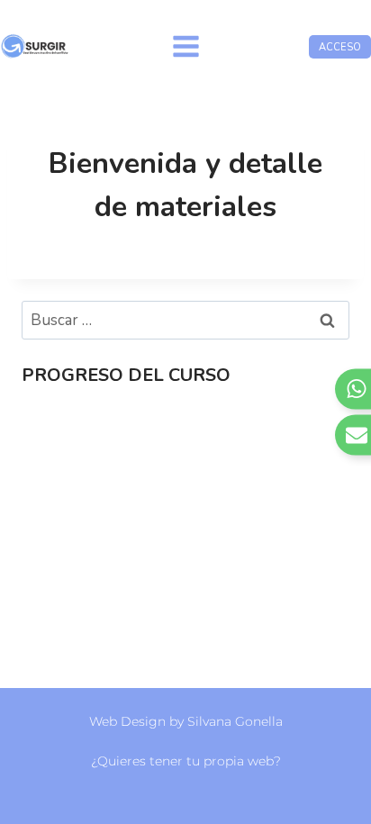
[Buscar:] (185, 320)
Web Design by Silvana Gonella (186, 721)
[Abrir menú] (185, 46)
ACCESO (340, 47)
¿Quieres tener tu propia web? (186, 761)
